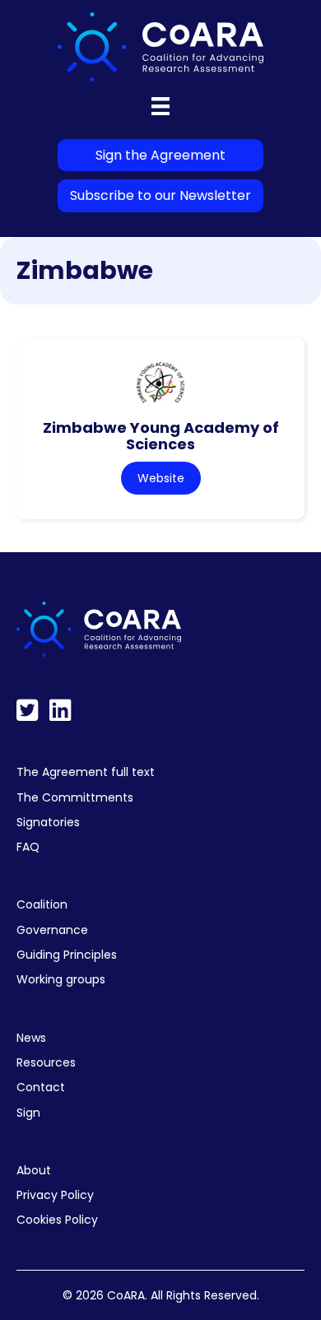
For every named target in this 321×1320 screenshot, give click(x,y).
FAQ (28, 847)
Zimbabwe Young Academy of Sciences (161, 436)
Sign (28, 1112)
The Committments (74, 797)
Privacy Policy (55, 1195)
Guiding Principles (66, 954)
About (33, 1170)
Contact (40, 1087)
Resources (46, 1062)
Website (160, 478)
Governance (52, 930)
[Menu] (160, 106)
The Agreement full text (85, 772)
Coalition (41, 904)
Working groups (60, 979)
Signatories (48, 822)
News (31, 1038)
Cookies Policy (57, 1219)
